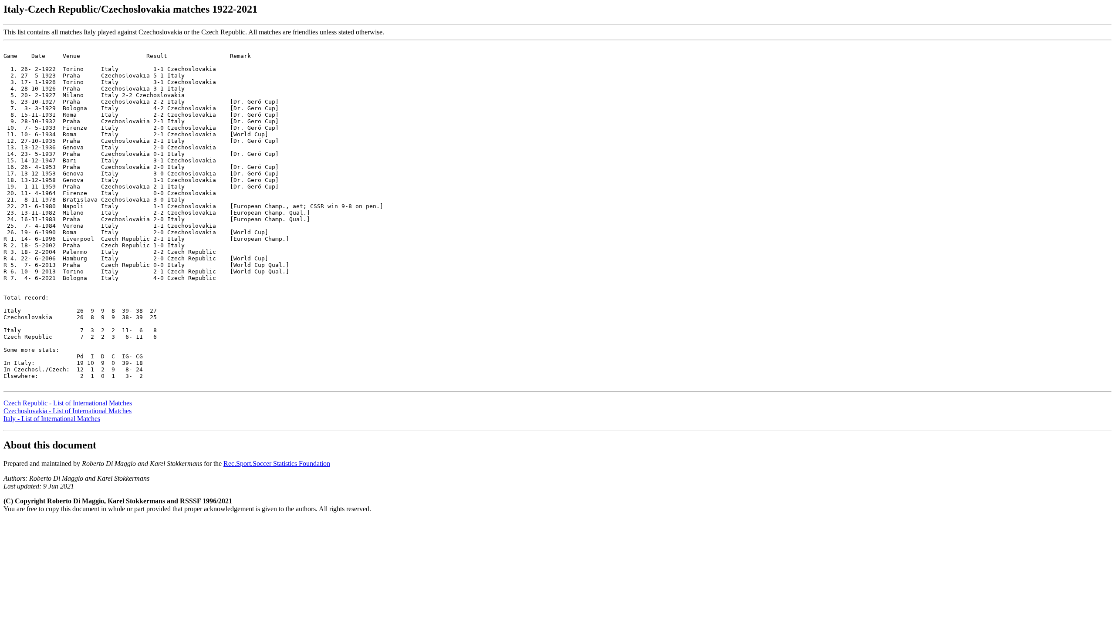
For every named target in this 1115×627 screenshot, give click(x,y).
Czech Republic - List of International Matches (67, 403)
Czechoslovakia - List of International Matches (67, 411)
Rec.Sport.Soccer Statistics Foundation (276, 463)
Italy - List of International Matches (51, 418)
